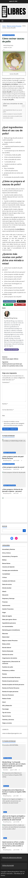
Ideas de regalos (7, 616)
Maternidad (5, 637)
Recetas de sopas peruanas (10, 691)
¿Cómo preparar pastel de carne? (13, 467)
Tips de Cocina (6, 712)
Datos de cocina (7, 584)
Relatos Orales (6, 698)
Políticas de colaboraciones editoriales (12, 857)
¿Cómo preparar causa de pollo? (13, 277)
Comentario (6, 382)
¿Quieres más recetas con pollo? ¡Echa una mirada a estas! (12, 117)
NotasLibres (5, 769)
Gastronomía (6, 605)
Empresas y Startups (8, 598)
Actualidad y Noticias (8, 549)
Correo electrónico (8, 410)
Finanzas (5, 602)
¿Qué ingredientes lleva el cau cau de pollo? (12, 110)
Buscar (4, 526)
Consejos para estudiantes (10, 570)
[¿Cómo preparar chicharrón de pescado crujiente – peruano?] (14, 479)
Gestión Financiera (8, 609)
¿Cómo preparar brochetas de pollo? (14, 290)
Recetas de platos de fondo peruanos (13, 684)
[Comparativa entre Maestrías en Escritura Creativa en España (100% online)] (14, 780)
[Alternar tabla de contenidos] (22, 106)
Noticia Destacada (7, 651)
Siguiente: (12, 364)
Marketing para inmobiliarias (11, 630)
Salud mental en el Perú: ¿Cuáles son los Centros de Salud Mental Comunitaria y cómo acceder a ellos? (13, 845)
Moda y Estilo (6, 644)
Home (4, 26)
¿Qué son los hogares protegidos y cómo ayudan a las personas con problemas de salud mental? (13, 818)
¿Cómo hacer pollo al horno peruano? (14, 272)
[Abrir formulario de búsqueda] (25, 20)
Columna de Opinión (8, 567)
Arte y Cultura (6, 553)
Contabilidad (6, 574)
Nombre (5, 404)
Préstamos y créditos (8, 670)
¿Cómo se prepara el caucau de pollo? (12, 114)
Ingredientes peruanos (9, 623)
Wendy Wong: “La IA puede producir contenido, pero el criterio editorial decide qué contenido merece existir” (14, 765)
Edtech (4, 591)
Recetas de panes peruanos (10, 681)
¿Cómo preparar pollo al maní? (12, 279)
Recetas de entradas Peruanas (11, 677)
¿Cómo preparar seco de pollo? (13, 297)
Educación (5, 595)
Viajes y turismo (7, 723)
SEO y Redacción (7, 705)
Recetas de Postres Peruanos (10, 688)
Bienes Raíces (6, 563)
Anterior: (10, 358)
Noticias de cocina (7, 654)
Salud (4, 702)
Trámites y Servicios (8, 719)
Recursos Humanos (8, 695)
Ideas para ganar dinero (9, 619)
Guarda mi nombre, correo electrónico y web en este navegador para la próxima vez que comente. (14, 423)
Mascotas (5, 633)
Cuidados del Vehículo (8, 581)
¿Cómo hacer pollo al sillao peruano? (14, 281)
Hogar (4, 612)
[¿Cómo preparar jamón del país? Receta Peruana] (14, 446)
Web (3, 415)
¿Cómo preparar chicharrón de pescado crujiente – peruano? (12, 490)
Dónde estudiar (6, 588)
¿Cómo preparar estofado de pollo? (14, 274)
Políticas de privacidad (8, 865)
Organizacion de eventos (9, 658)
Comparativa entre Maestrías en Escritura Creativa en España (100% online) (14, 792)
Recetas (4, 674)
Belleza (4, 560)
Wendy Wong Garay (8, 45)
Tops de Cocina (6, 716)
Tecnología (5, 709)
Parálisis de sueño (7, 667)
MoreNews (17, 873)
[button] (2, 20)
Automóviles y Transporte (10, 556)
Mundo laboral (6, 647)
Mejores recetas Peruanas (14, 26)
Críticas (4, 577)
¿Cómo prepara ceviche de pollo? (13, 288)
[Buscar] (24, 530)
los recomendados (7, 626)
